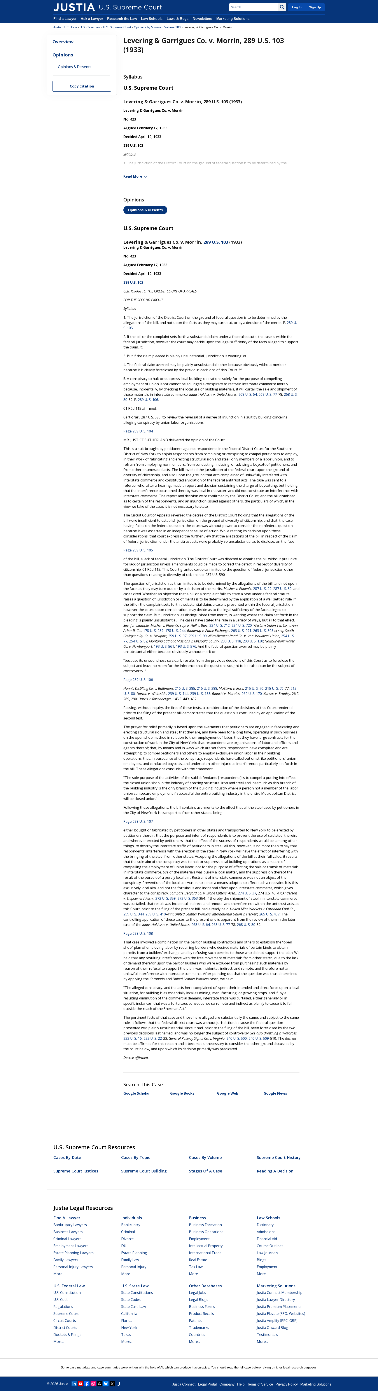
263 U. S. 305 (263, 630)
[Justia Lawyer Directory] (118, 1383)
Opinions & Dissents (145, 210)
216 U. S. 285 (185, 688)
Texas (126, 1334)
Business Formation (205, 1224)
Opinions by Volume (147, 27)
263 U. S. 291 (241, 630)
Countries (197, 1334)
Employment (199, 1238)
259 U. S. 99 (197, 635)
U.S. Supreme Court (117, 27)
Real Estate (198, 1259)
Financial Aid (267, 1238)
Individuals (131, 1217)
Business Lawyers (68, 1231)
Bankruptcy (130, 1224)
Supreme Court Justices (75, 1171)
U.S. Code (60, 1299)
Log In (297, 7)
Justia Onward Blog (272, 1327)
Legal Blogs (198, 1299)
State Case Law (133, 1306)
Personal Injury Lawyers (73, 1266)
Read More (132, 176)
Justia (57, 27)
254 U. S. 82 (138, 641)
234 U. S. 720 (241, 625)
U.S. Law (70, 27)
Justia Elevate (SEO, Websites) (281, 1313)
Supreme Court (66, 1313)
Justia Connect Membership (279, 1292)
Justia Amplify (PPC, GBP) (277, 1320)
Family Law (130, 1259)
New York (129, 1327)
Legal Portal (207, 1384)
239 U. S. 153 (200, 693)
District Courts (65, 1327)
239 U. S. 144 (178, 693)
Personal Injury (133, 1266)
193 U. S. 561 (164, 646)
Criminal (128, 1231)
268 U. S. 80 (246, 924)
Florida (126, 1320)
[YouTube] (80, 1383)
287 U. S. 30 (282, 588)
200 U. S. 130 (253, 641)
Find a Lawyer (65, 19)
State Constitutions (137, 1292)
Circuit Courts (64, 1320)
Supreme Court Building (144, 1171)
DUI (124, 1245)
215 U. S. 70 (254, 688)
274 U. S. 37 (247, 893)
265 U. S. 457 (269, 914)
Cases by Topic (135, 1157)
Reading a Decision (275, 1171)
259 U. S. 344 (133, 914)
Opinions (62, 55)
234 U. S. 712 (219, 625)
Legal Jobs (197, 1292)
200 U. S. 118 (231, 641)
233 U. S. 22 (153, 1038)
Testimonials (267, 1334)
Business (197, 1217)
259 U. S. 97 (177, 635)
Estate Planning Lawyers (73, 1252)
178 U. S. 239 (153, 630)
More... (58, 1273)
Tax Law (196, 1266)
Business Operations (206, 1231)
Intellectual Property (206, 1245)
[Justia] (74, 7)
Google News (275, 1093)
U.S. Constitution (67, 1292)
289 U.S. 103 (215, 242)
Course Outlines (270, 1245)
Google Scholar (136, 1093)
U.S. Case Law (90, 27)
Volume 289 (172, 27)
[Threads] (99, 1383)
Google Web (227, 1093)
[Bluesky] (105, 1383)
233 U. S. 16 (132, 1038)
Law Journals (267, 1252)
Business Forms (202, 1306)
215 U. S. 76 (274, 688)
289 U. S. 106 (148, 399)
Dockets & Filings (67, 1334)
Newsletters (202, 19)
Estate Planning (134, 1252)
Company (226, 1384)
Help (241, 1384)
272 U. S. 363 (187, 898)
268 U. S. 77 (268, 394)
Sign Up (315, 7)
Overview (63, 42)
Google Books (182, 1093)
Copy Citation (82, 86)
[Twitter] (112, 1383)
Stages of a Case (205, 1171)
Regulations (63, 1306)
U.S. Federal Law (69, 1285)
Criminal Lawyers (67, 1238)
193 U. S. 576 (186, 646)
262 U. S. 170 (252, 693)
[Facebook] (86, 1383)
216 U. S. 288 (207, 688)
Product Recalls (201, 1313)
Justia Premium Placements (279, 1306)
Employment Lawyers (70, 1245)
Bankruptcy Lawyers (70, 1224)
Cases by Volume (205, 1157)
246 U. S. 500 (236, 1038)
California (129, 1313)
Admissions (266, 1231)
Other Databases (205, 1285)
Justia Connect (183, 1384)
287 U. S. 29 (262, 588)
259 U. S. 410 (155, 914)
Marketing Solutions (233, 19)
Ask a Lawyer (92, 19)
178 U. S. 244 (175, 630)
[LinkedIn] (74, 1383)
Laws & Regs (178, 19)
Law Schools (152, 19)
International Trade (205, 1252)
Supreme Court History (279, 1157)
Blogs (261, 1259)
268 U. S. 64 (247, 394)
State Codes (131, 1299)
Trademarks (199, 1327)
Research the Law (122, 19)
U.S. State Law (135, 1285)
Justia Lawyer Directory (276, 1299)
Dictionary (265, 1224)
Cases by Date (67, 1157)
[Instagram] (93, 1383)
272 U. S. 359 (165, 898)
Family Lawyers (65, 1259)
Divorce (127, 1238)
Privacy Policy (287, 1384)
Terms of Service (260, 1384)
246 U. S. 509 (258, 1038)
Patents (195, 1320)
